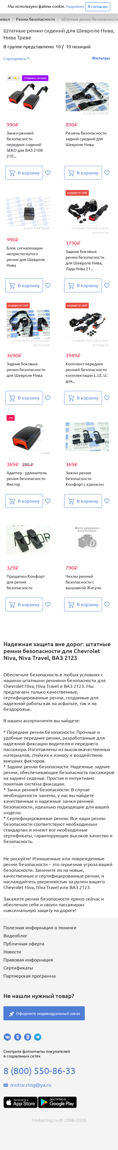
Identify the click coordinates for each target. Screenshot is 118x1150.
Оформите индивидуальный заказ (48, 1013)
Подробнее (75, 6)
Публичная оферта (23, 943)
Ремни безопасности (35, 19)
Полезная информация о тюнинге (39, 927)
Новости (12, 951)
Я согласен (98, 6)
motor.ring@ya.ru (30, 1084)
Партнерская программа (29, 975)
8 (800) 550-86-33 (39, 1070)
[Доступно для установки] (57, 1102)
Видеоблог (15, 935)
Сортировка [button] (14, 58)
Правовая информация (28, 959)
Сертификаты (18, 967)
